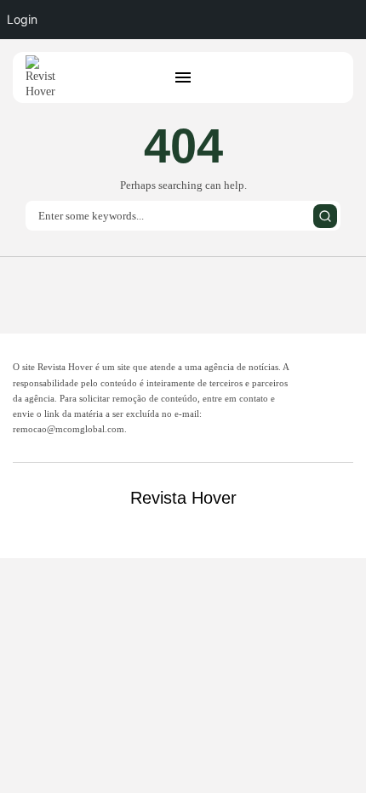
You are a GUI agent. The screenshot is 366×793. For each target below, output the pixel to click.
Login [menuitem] (22, 19)
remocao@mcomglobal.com (68, 429)
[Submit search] (325, 216)
